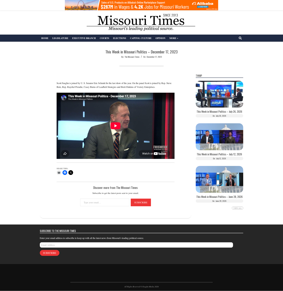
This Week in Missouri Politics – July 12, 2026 (219, 154)
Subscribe (140, 202)
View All (237, 208)
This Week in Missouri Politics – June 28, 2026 (219, 197)
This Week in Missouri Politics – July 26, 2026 (219, 111)
